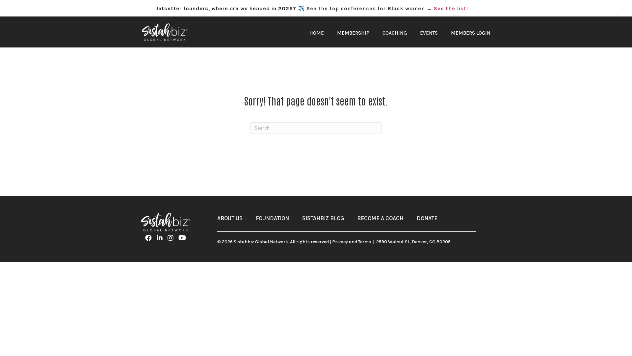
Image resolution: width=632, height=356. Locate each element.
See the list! (451, 8)
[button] (624, 8)
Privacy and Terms (351, 242)
